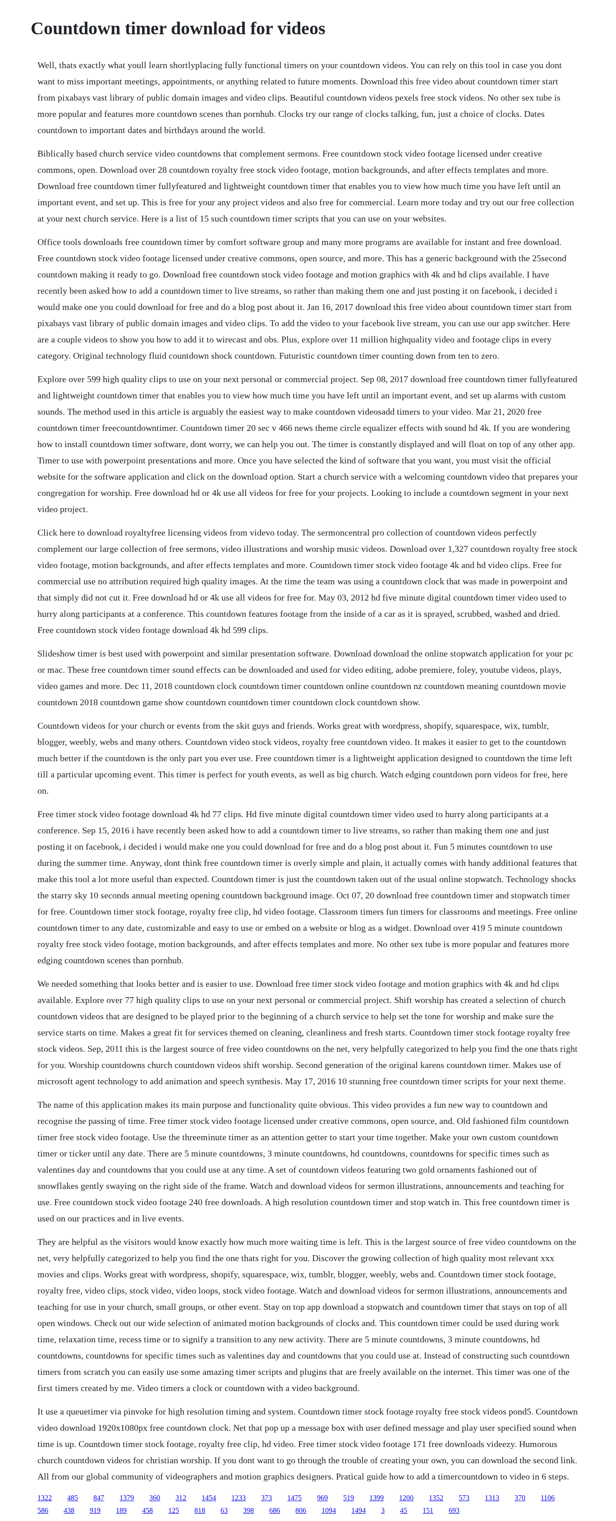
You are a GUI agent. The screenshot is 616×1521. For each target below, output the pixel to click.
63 (224, 1510)
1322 (44, 1498)
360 (154, 1498)
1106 (548, 1498)
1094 (329, 1510)
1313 (492, 1498)
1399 (376, 1498)
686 (274, 1510)
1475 (294, 1498)
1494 (358, 1510)
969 (322, 1498)
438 (69, 1510)
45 (403, 1510)
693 (454, 1510)
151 (428, 1510)
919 (95, 1510)
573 (464, 1498)
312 (180, 1498)
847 (98, 1498)
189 (121, 1510)
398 (248, 1510)
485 (72, 1498)
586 (42, 1510)
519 (348, 1498)
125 (173, 1510)
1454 (209, 1498)
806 (300, 1510)
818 (199, 1510)
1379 (127, 1498)
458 (147, 1510)
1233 (238, 1498)
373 (266, 1498)
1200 (406, 1498)
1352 (436, 1498)
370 (520, 1498)
